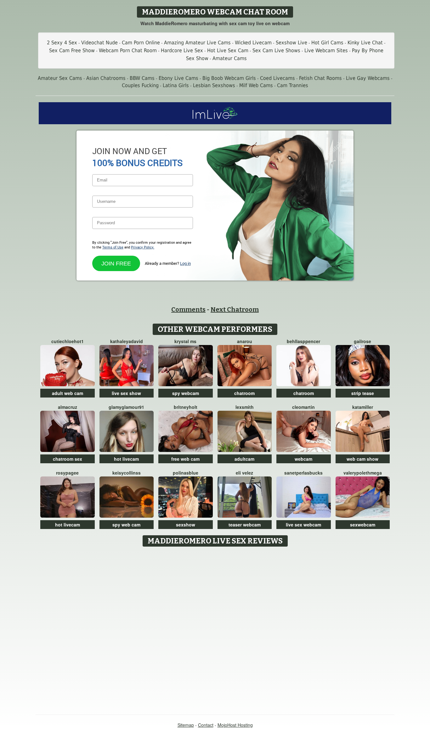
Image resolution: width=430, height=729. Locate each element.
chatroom (244, 393)
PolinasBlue (185, 473)
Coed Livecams (277, 78)
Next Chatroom (235, 309)
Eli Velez (244, 473)
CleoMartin (303, 407)
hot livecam (126, 459)
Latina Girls (176, 85)
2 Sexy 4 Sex (62, 43)
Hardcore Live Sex (182, 50)
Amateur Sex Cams (60, 78)
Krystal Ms (185, 341)
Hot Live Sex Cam (227, 50)
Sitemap (186, 725)
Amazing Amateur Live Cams (197, 43)
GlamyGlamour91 (126, 407)
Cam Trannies (292, 85)
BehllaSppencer (303, 341)
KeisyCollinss (126, 473)
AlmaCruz (67, 407)
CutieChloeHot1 (67, 341)
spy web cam (126, 524)
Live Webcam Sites (326, 50)
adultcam (244, 459)
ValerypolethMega (362, 473)
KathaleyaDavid (126, 341)
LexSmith (244, 407)
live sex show (126, 393)
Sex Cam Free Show (72, 50)
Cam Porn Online (141, 43)
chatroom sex (67, 459)
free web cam (185, 459)
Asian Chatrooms (106, 78)
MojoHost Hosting (235, 725)
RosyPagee (67, 473)
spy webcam (185, 393)
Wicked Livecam (253, 43)
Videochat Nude (99, 43)
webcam (303, 459)
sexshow (185, 524)
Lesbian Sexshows (214, 85)
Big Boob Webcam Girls (229, 78)
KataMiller (362, 407)
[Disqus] (215, 628)
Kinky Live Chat (365, 43)
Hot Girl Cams (327, 43)
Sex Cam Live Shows (276, 50)
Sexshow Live (291, 43)
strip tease (362, 393)
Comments (188, 309)
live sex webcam (303, 524)
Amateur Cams (229, 58)
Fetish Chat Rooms (320, 78)
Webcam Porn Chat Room (128, 50)
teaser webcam (245, 524)
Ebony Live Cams (178, 78)
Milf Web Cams (256, 85)
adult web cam (67, 393)
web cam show (362, 459)
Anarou (244, 341)
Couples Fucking (140, 85)
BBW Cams (142, 78)
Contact (205, 725)
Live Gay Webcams (368, 78)
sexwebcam (362, 524)
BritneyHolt (185, 407)
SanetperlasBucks (303, 473)
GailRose (362, 341)
